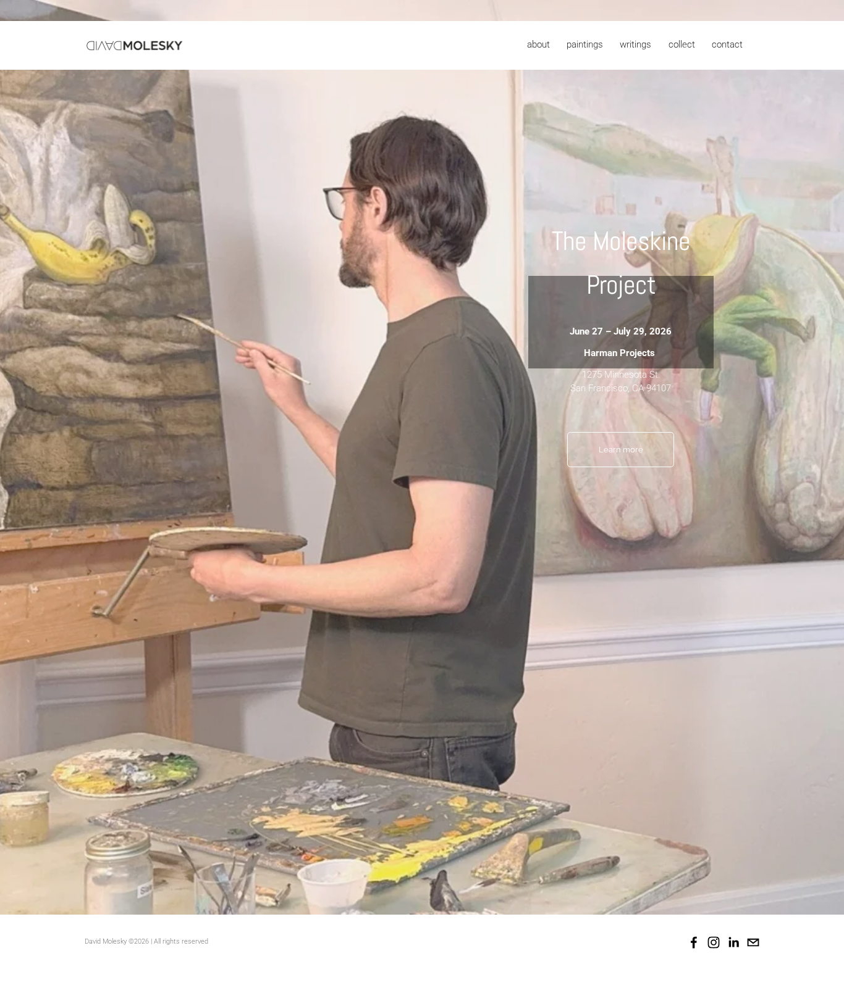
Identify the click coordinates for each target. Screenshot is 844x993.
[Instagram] (713, 942)
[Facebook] (694, 942)
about (538, 44)
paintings (585, 44)
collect (682, 44)
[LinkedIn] (733, 942)
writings (635, 44)
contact (727, 44)
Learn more (621, 449)
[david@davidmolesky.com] (753, 942)
